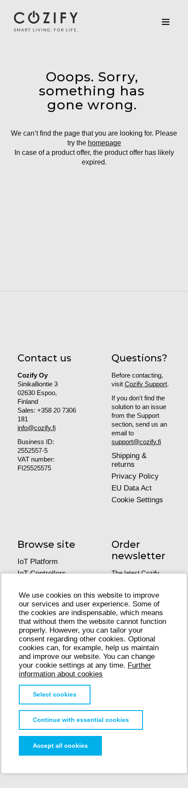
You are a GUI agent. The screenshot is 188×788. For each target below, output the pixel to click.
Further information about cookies (85, 669)
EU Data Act (131, 488)
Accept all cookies (60, 745)
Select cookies (55, 694)
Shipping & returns (128, 460)
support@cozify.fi (136, 441)
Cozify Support (146, 384)
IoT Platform (37, 561)
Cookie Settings (137, 500)
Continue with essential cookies (81, 720)
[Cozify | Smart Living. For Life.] (46, 22)
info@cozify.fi (36, 427)
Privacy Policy (135, 476)
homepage (104, 143)
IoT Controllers (41, 573)
